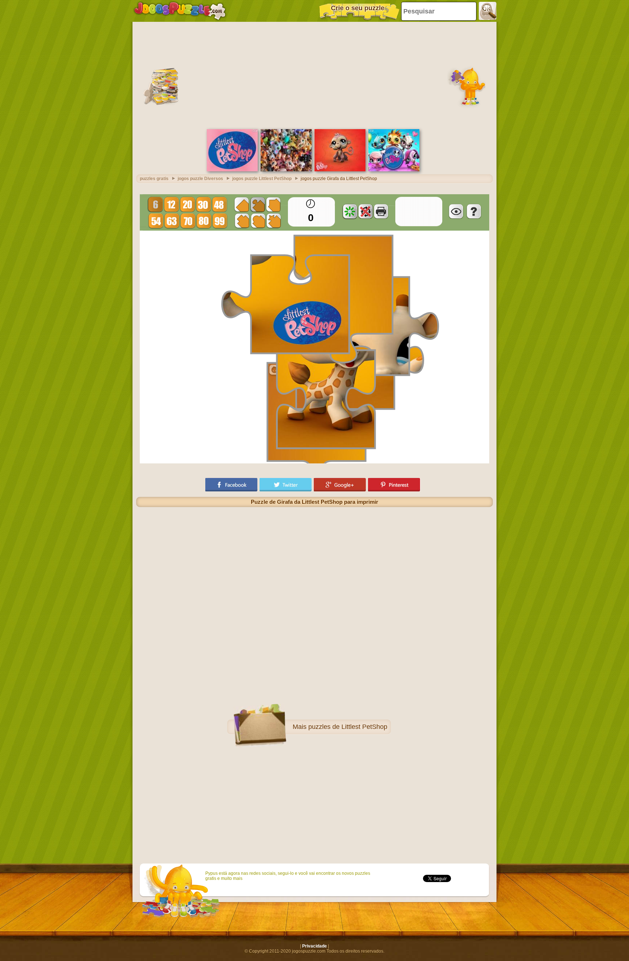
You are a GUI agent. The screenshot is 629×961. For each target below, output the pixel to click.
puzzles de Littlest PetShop (347, 726)
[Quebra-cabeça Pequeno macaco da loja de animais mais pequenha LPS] (339, 169)
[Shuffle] (350, 211)
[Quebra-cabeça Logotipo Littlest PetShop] (232, 169)
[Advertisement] (314, 74)
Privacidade (314, 946)
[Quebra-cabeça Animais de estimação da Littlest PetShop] (286, 169)
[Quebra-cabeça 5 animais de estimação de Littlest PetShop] (393, 169)
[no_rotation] (365, 211)
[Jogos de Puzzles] (179, 11)
